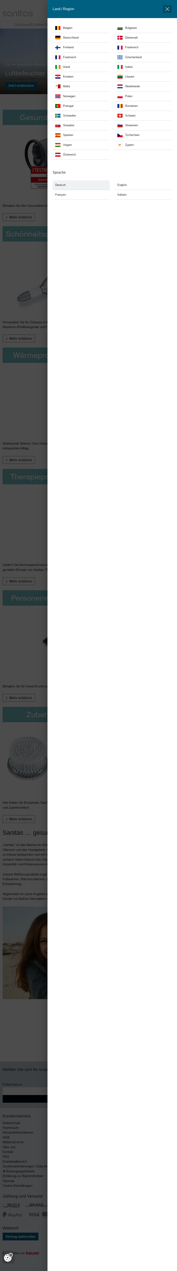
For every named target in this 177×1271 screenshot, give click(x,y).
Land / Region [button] (63, 9)
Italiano (121, 194)
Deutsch (60, 185)
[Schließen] (167, 9)
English (122, 185)
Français (60, 194)
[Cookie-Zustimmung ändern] (8, 1257)
